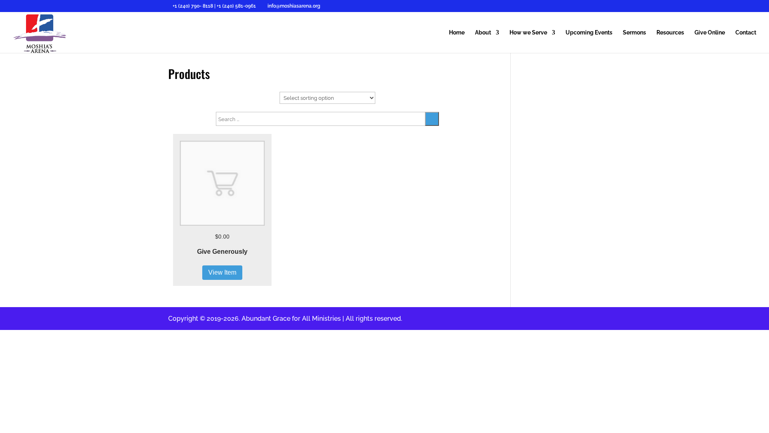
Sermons (634, 33)
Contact (745, 33)
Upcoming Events (589, 33)
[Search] (432, 119)
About (483, 33)
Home (457, 33)
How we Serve (528, 33)
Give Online (710, 33)
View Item (222, 272)
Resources (670, 33)
